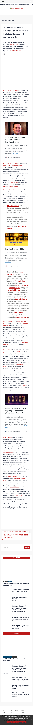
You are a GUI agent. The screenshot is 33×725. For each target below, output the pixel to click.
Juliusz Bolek (20, 281)
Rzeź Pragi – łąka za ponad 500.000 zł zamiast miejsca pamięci (19, 598)
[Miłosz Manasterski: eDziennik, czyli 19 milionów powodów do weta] (16, 570)
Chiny (5, 656)
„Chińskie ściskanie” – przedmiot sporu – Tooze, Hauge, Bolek (20, 590)
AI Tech (5, 581)
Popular (14, 656)
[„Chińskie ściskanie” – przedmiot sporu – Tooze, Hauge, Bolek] (7, 591)
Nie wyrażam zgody (20, 722)
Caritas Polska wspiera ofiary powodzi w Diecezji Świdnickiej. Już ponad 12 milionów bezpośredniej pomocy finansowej (15, 536)
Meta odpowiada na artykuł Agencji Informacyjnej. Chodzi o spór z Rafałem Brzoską (20, 679)
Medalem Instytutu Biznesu (10, 186)
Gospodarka (14, 710)
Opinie (10, 581)
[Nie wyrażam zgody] (31, 720)
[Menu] (2, 1)
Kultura (13, 713)
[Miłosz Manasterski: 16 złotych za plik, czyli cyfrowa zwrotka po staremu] (7, 694)
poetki (17, 344)
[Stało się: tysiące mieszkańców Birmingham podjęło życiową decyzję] (7, 687)
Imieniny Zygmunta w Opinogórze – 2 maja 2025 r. (16, 531)
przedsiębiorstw (14, 487)
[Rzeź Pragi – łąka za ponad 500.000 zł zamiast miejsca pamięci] (7, 599)
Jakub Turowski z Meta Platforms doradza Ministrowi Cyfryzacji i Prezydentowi (20, 626)
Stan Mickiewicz (14, 44)
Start (3, 710)
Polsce (19, 364)
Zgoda (9, 722)
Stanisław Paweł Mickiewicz (11, 90)
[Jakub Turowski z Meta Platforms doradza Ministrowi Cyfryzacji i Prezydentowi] (7, 627)
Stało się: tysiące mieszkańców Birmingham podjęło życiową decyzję (20, 686)
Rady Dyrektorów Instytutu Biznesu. (13, 165)
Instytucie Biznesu (13, 290)
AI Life (3, 713)
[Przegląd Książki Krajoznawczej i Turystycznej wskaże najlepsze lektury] (7, 619)
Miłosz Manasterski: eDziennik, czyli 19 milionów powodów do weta (16, 584)
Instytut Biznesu (7, 349)
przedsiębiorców (7, 352)
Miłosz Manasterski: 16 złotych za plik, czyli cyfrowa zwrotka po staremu (20, 694)
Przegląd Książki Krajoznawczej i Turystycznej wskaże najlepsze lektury (20, 619)
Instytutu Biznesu (15, 50)
